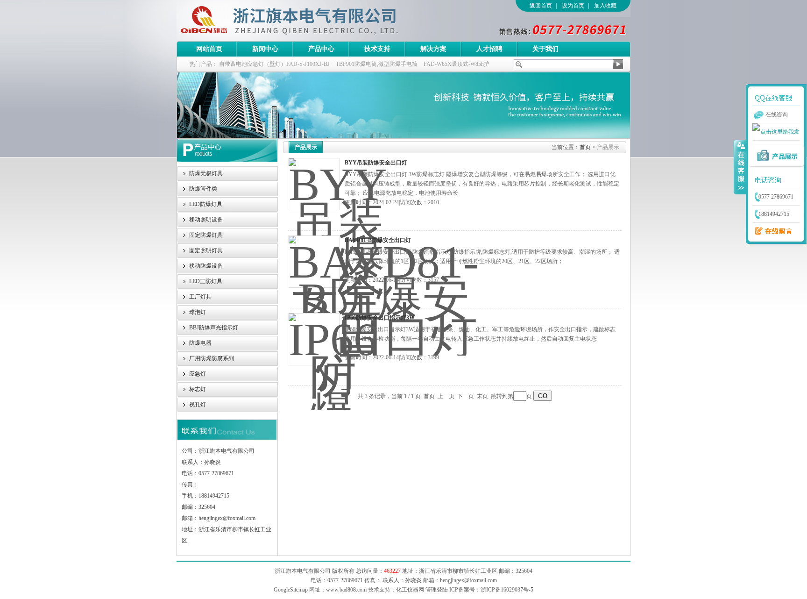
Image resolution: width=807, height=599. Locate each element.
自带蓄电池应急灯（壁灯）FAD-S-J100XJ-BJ (274, 64)
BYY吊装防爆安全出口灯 (376, 162)
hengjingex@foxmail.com (468, 580)
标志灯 (197, 389)
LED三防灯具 (205, 281)
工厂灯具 (200, 296)
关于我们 (545, 48)
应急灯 (197, 374)
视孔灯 (197, 404)
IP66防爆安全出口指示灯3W (380, 317)
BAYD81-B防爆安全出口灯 (378, 240)
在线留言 (771, 231)
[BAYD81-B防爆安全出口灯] (314, 261)
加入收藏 (605, 5)
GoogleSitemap (291, 589)
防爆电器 (200, 343)
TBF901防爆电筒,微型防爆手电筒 (377, 64)
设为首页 (573, 5)
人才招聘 (489, 48)
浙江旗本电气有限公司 (305, 20)
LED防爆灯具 (205, 204)
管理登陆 (436, 589)
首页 (585, 147)
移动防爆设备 (206, 266)
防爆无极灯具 (206, 173)
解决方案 (433, 48)
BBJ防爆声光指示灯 (213, 327)
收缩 (740, 166)
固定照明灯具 (206, 250)
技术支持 (377, 48)
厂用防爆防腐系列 (211, 358)
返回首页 (541, 5)
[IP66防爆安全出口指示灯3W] (314, 339)
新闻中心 (265, 48)
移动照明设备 (206, 219)
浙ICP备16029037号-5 (507, 589)
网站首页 (209, 48)
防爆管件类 (203, 188)
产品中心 (321, 48)
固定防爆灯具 (206, 235)
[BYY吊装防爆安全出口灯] (314, 184)
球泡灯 (197, 312)
